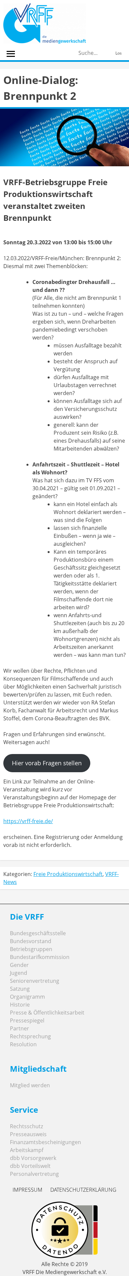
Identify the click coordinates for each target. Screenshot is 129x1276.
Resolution (23, 1044)
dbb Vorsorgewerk (33, 1158)
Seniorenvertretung (34, 980)
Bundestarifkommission (39, 957)
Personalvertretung (34, 1173)
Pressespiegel (27, 1020)
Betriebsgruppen (31, 949)
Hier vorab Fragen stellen (47, 763)
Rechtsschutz (26, 1126)
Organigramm (27, 996)
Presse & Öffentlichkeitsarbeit (47, 1012)
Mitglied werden (30, 1085)
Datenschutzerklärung (83, 1189)
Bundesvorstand (30, 941)
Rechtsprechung (30, 1036)
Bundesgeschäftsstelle (38, 933)
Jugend (18, 973)
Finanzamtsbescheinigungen (45, 1142)
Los (118, 53)
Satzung (20, 988)
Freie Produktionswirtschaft (68, 874)
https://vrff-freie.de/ (28, 821)
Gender (19, 965)
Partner (19, 1028)
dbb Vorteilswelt (30, 1166)
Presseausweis (28, 1134)
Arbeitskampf (26, 1150)
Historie (20, 1004)
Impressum (27, 1189)
